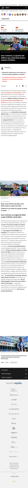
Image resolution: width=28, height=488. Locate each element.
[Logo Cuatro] (14, 399)
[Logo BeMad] (14, 428)
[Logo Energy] (14, 423)
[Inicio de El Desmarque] (2, 7)
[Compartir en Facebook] (26, 86)
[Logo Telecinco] (14, 395)
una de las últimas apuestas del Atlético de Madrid (14, 100)
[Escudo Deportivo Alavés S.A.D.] (10, 14)
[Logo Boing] (14, 418)
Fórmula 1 (26, 10)
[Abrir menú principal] (26, 7)
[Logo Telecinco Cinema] (14, 437)
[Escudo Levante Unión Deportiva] (23, 14)
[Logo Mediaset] (14, 384)
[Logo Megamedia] (15, 476)
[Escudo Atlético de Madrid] (5, 14)
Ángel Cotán (7, 67)
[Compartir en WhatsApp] (16, 86)
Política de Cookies (14, 468)
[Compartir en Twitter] (20, 86)
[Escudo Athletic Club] (2, 14)
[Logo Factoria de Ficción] (14, 414)
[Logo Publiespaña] (14, 451)
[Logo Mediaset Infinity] (14, 390)
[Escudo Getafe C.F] (20, 14)
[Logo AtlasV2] (14, 447)
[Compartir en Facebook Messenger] (23, 86)
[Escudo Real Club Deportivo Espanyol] (15, 14)
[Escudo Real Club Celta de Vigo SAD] (7, 14)
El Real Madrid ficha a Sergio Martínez (9, 5)
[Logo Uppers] (14, 433)
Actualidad (4, 370)
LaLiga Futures (5, 18)
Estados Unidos (13, 362)
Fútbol (7, 7)
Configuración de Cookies (14, 466)
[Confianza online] (14, 483)
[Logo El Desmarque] (14, 409)
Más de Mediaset (6, 373)
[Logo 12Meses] (14, 442)
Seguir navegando (6, 377)
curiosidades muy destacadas (12, 92)
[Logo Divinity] (14, 404)
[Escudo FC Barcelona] (17, 14)
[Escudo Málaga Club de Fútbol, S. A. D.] (25, 14)
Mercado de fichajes (13, 10)
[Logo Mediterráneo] (14, 456)
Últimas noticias (4, 10)
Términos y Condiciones (14, 463)
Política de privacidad (14, 464)
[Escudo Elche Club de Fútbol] (12, 14)
